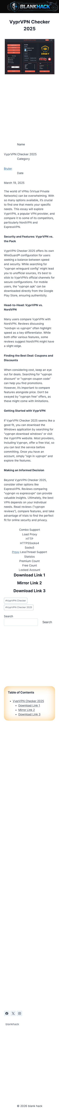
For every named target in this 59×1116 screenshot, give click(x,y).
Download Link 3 (29, 590)
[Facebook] (7, 1013)
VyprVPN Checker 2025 (18, 607)
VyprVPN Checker (15, 600)
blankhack (12, 1024)
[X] (13, 1013)
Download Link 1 (29, 575)
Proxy (15, 552)
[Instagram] (19, 1013)
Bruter (8, 168)
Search (8, 616)
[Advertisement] (29, 107)
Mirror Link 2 (29, 583)
